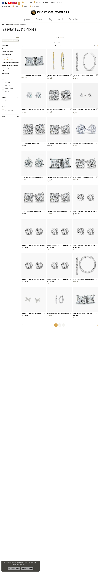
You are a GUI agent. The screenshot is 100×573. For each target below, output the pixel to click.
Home (3, 24)
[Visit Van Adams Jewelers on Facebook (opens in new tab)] (3, 3)
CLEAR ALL (17, 36)
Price (3, 79)
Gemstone (4, 107)
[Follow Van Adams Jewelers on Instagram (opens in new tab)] (12, 3)
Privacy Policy (23, 562)
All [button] (63, 325)
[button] (24, 6)
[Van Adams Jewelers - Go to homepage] (50, 12)
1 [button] (57, 325)
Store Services (73, 19)
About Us (60, 19)
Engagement (26, 19)
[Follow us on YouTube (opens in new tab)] (9, 3)
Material (4, 97)
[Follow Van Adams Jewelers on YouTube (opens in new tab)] (19, 3)
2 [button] (59, 325)
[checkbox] (6, 83)
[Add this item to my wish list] (44, 75)
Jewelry (7, 24)
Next (95, 46)
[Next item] (44, 299)
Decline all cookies (14, 568)
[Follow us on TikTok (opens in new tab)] (6, 3)
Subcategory (5, 45)
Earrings (12, 24)
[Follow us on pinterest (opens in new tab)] (15, 3)
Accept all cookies (27, 568)
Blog (50, 19)
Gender (3, 116)
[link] (27, 2)
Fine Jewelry (39, 19)
